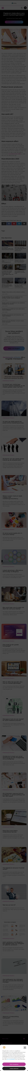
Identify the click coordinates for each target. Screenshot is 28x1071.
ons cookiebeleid (11, 1059)
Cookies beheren (14, 1068)
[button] (25, 1047)
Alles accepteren (14, 1064)
